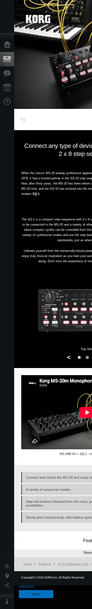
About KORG (8, 602)
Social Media (8, 585)
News (8, 566)
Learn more (26, 586)
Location (8, 576)
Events (8, 88)
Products (8, 59)
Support (8, 102)
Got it (36, 594)
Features (8, 73)
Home (8, 45)
